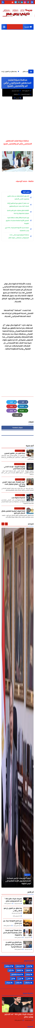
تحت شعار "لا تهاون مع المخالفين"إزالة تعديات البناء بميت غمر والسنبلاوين (18, 204)
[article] (17, 708)
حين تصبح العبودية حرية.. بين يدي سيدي (12, 921)
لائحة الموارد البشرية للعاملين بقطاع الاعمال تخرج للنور (13, 512)
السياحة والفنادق (16, 974)
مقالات (18, 982)
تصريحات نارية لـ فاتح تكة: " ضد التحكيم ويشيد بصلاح (13, 899)
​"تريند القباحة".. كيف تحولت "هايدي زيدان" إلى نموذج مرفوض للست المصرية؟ (13, 484)
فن (12, 978)
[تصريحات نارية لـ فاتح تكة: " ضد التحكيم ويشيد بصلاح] (17, 1004)
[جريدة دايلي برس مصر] (17, 12)
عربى (19, 978)
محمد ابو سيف (28, 1020)
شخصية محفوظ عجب (18, 497)
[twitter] (15, 2)
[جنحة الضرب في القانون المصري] (30, 453)
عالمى (28, 978)
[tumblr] (18, 2)
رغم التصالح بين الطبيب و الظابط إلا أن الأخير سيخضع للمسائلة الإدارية (13, 944)
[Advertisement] (17, 51)
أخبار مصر (19, 966)
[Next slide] (2, 523)
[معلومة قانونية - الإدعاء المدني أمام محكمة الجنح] (30, 466)
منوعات (8, 982)
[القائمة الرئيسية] (4, 26)
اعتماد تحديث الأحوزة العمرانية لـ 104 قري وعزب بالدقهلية (17, 229)
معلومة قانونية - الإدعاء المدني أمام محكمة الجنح (14, 467)
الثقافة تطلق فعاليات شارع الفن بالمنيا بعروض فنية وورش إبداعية (18, 212)
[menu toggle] (32, 2)
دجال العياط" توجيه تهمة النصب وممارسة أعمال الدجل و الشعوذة (12, 932)
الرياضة (28, 974)
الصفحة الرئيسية (26, 94)
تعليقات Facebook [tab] (17, 427)
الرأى (10, 970)
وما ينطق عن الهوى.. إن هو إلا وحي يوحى (18, 71)
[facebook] (28, 2)
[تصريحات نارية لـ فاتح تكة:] (27, 900)
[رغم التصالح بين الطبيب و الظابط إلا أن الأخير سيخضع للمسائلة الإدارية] (27, 944)
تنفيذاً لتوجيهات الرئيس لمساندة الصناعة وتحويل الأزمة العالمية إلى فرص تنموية (18, 881)
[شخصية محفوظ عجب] (30, 497)
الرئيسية (26, 27)
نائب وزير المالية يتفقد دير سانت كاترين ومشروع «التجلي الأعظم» (18, 197)
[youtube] (12, 2)
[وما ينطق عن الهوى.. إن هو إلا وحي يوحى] (27, 910)
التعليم (28, 970)
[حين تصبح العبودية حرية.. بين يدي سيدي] (27, 923)
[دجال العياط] (27, 932)
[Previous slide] (6, 523)
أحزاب (28, 966)
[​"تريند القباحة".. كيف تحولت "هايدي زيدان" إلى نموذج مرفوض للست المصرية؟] (30, 481)
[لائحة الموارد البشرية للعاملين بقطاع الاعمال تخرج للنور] (30, 510)
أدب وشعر (8, 966)
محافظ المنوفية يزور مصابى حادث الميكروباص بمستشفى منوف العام (18, 236)
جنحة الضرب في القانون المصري (14, 453)
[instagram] (25, 2)
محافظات (16, 94)
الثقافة (19, 970)
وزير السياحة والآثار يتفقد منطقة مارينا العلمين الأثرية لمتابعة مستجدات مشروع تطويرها (17, 220)
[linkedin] (22, 2)
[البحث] (2, 2)
